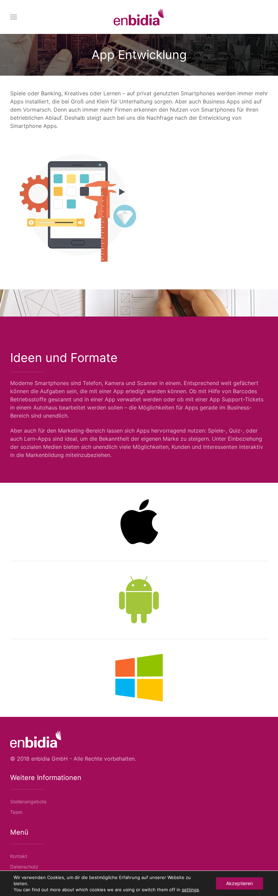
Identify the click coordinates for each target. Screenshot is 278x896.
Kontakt (18, 856)
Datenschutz (24, 867)
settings (190, 889)
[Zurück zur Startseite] (139, 17)
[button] (13, 17)
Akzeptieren (239, 883)
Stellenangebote (28, 801)
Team (16, 812)
